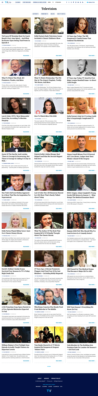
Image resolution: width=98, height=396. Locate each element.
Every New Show (27, 2)
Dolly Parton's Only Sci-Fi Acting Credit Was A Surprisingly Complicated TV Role (81, 118)
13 (29, 74)
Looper (50, 386)
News (49, 2)
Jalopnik (44, 386)
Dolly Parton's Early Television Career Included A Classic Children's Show (48, 37)
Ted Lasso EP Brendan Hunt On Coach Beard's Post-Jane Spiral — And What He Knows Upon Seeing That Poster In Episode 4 (16, 39)
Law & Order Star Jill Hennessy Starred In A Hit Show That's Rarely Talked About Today (48, 195)
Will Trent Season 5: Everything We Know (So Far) (80, 308)
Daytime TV (35, 14)
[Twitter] (69, 2)
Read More (26, 55)
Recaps (52, 14)
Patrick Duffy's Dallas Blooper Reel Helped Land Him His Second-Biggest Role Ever (48, 156)
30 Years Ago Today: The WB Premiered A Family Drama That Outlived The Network (79, 38)
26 (62, 265)
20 (95, 342)
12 (62, 189)
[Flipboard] (73, 2)
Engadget (38, 386)
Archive (46, 378)
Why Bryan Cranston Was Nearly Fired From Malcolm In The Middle (48, 308)
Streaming (58, 2)
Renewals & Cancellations (39, 2)
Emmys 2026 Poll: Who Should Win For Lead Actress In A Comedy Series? (81, 232)
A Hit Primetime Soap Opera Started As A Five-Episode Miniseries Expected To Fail (16, 309)
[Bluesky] (78, 2)
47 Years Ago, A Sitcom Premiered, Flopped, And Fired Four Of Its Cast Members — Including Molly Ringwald (48, 271)
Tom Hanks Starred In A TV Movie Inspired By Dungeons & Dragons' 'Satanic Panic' (47, 347)
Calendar (17, 2)
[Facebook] (66, 2)
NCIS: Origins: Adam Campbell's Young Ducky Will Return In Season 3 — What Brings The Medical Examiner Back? (81, 195)
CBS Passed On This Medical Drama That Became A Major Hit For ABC (80, 270)
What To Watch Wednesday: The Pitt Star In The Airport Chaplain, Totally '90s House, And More (47, 80)
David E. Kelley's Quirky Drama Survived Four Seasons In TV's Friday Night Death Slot (16, 271)
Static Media (42, 381)
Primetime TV (44, 14)
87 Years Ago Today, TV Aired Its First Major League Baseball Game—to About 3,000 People (81, 80)
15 (95, 227)
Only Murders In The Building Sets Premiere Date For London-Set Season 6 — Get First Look (81, 347)
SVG (61, 386)
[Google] (80, 2)
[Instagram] (75, 2)
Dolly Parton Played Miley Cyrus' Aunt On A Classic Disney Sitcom (16, 232)
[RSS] (82, 2)
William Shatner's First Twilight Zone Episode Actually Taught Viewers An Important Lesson (15, 347)
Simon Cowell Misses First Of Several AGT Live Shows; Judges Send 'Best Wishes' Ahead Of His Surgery (81, 156)
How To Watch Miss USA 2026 (45, 116)
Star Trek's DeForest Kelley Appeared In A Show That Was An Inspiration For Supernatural (16, 195)
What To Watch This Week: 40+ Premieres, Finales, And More (13, 79)
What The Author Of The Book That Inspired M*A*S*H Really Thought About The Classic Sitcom (47, 233)
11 (95, 189)
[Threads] (71, 2)
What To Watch (61, 14)
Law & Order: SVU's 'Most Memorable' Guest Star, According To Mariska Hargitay (15, 118)
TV (53, 2)
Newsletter (92, 2)
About (40, 378)
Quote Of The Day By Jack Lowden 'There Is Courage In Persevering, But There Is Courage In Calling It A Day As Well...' (16, 157)
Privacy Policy (55, 378)
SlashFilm (56, 386)
